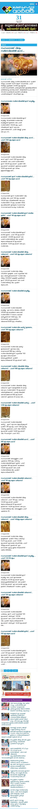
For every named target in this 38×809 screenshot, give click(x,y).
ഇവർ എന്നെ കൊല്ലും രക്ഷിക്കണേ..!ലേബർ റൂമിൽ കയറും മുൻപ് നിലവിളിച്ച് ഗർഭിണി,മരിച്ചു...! (19, 803)
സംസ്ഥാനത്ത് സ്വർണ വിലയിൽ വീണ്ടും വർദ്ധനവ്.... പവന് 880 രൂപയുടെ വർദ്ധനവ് (16, 367)
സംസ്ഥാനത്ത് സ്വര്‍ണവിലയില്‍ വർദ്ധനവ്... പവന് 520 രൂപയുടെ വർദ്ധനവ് (17, 594)
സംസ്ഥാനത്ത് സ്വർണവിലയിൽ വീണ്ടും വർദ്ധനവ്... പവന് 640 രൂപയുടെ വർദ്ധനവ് (16, 253)
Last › (15, 670)
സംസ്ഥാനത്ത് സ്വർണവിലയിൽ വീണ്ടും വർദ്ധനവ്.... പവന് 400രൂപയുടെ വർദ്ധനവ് (16, 518)
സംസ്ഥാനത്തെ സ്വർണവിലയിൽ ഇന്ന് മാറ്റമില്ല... (18, 101)
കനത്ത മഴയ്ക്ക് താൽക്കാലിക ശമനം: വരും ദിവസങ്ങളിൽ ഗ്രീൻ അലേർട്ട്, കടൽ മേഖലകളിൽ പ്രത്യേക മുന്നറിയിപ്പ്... (19, 794)
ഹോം (3, 40)
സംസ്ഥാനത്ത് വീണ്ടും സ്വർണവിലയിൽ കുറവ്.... (12, 50)
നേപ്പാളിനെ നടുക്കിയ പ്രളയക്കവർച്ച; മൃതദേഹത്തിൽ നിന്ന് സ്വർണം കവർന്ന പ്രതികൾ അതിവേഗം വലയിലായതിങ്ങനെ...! (19, 783)
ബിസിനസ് (12, 40)
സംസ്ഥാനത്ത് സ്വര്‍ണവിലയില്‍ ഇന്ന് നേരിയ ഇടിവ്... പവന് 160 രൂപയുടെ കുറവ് (17, 214)
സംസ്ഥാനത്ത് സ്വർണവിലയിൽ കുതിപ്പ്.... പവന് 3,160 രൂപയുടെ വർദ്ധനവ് (18, 404)
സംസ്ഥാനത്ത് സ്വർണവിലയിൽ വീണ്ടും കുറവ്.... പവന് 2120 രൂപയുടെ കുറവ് (17, 139)
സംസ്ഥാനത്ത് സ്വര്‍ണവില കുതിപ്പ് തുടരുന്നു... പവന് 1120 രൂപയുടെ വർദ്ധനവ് (17, 329)
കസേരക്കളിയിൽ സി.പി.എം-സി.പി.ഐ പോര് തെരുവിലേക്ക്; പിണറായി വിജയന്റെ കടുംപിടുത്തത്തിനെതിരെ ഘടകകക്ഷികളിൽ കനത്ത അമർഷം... (15, 753)
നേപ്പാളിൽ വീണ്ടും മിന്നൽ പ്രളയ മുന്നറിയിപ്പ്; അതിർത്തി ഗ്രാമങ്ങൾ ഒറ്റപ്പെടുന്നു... (20, 742)
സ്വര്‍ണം (20, 40)
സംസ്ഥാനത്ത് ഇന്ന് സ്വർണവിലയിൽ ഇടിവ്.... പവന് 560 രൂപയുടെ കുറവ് (17, 178)
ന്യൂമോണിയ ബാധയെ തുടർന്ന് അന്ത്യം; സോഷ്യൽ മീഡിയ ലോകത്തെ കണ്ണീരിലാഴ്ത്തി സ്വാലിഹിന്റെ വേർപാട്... (20, 774)
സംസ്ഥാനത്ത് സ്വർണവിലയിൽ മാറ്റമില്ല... (15, 291)
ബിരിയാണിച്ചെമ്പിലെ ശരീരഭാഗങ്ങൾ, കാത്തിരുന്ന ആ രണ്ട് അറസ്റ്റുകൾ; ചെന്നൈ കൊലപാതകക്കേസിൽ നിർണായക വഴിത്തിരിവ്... (20, 764)
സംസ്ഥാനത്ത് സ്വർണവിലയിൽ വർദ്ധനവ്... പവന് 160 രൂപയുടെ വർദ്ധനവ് (17, 479)
